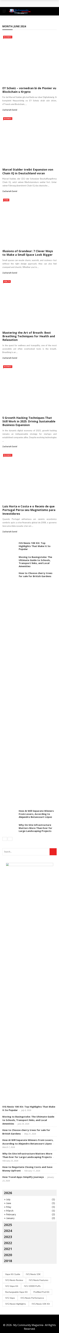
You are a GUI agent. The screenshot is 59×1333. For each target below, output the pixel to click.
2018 (8, 1260)
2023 (8, 1236)
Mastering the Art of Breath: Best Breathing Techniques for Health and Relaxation (28, 336)
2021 (8, 1248)
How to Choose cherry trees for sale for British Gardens (35, 574)
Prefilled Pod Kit (41, 1292)
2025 (8, 1224)
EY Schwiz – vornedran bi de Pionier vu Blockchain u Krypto (29, 90)
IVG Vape (10, 1298)
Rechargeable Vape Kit (16, 1292)
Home (6, 200)
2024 (8, 1230)
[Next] (10, 839)
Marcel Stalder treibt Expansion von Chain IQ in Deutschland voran (27, 171)
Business (7, 37)
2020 (8, 1254)
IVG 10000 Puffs (32, 1286)
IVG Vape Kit (11, 1286)
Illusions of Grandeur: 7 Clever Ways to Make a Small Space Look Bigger (27, 252)
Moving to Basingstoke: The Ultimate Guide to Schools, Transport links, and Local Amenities (35, 561)
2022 (8, 1242)
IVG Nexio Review (14, 1280)
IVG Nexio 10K (33, 1274)
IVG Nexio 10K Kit (41, 1303)
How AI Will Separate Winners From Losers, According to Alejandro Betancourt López (36, 813)
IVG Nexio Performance (32, 1298)
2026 (8, 1192)
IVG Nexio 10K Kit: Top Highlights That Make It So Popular (35, 546)
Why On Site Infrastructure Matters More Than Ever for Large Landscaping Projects (35, 827)
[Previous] (4, 839)
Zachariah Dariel (9, 110)
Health (7, 281)
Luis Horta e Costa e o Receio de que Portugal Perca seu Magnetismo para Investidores (28, 509)
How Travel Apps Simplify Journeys (23, 1176)
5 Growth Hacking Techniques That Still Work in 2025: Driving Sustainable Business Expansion (28, 421)
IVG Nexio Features (38, 1280)
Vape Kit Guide (12, 1274)
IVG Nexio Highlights (15, 1303)
